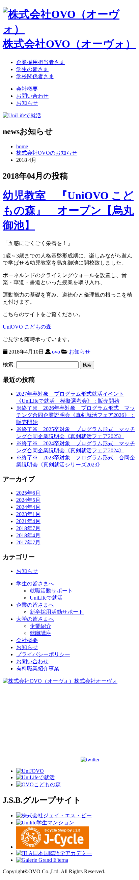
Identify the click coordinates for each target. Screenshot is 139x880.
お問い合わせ (32, 96)
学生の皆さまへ (35, 583)
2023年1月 (28, 514)
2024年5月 (28, 500)
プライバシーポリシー (43, 654)
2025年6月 (28, 493)
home (22, 146)
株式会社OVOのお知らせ (46, 153)
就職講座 (40, 633)
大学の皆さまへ (35, 619)
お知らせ (27, 103)
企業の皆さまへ (35, 605)
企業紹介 (40, 626)
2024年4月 (28, 507)
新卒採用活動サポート (57, 612)
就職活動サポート (51, 591)
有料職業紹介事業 (37, 668)
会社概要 (27, 89)
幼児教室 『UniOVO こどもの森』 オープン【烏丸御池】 (68, 210)
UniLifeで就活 (46, 598)
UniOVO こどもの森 (27, 327)
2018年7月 (28, 528)
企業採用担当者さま (40, 62)
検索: (9, 364)
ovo (56, 352)
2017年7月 (28, 542)
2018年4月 (28, 535)
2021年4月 (28, 521)
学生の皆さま (32, 69)
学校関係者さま (35, 76)
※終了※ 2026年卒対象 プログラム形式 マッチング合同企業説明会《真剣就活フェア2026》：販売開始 (75, 415)
